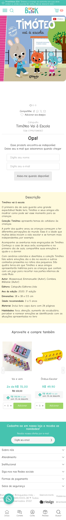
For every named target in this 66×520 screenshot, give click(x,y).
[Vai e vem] (17, 373)
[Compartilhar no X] (41, 111)
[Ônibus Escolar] (49, 373)
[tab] (31, 105)
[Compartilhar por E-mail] (44, 111)
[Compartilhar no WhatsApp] (37, 111)
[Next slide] (62, 61)
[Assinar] (51, 440)
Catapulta (33, 122)
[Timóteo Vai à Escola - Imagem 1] (33, 48)
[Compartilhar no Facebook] (34, 111)
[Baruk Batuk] (32, 10)
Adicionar (22, 405)
